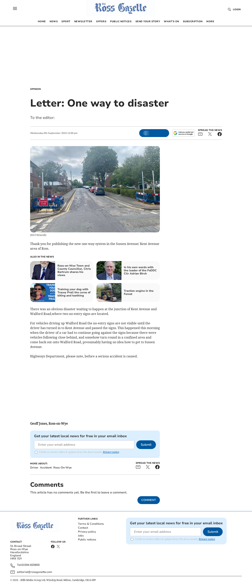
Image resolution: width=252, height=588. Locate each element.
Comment (148, 500)
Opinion (35, 89)
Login (237, 9)
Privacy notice (111, 452)
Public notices (87, 539)
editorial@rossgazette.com (34, 572)
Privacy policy (87, 532)
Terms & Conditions (91, 524)
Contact (83, 528)
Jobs (81, 535)
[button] (15, 8)
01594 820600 (30, 565)
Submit (146, 445)
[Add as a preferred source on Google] (183, 133)
